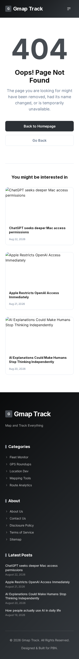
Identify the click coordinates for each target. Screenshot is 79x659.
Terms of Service (22, 532)
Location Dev (19, 471)
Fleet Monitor (19, 457)
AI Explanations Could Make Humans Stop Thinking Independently (35, 596)
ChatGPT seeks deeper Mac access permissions (31, 568)
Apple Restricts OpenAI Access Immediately (37, 582)
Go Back (39, 140)
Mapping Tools (20, 478)
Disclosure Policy (22, 525)
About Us (16, 511)
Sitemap (16, 539)
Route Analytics (21, 485)
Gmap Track (25, 8)
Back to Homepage (40, 126)
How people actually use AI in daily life (33, 610)
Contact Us (18, 518)
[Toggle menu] (69, 9)
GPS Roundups (20, 464)
